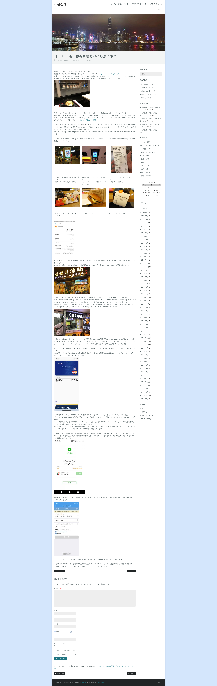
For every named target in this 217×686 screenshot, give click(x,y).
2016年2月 (144, 331)
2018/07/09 (59, 60)
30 (146, 198)
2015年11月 (145, 341)
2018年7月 (144, 240)
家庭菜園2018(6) (146, 98)
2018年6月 (144, 243)
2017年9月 (144, 270)
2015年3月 (144, 368)
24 (149, 195)
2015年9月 (144, 348)
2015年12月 (145, 338)
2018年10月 (145, 229)
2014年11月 (145, 382)
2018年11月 (145, 226)
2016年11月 (145, 301)
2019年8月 (144, 219)
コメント (57, 589)
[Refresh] (71, 632)
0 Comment (89, 60)
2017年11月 (145, 263)
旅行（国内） (145, 166)
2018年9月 (144, 233)
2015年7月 (144, 355)
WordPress (83, 682)
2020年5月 (144, 216)
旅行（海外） (78, 60)
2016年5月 (144, 321)
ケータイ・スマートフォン (150, 145)
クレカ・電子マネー (147, 142)
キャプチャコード (59, 644)
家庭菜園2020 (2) (147, 84)
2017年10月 (145, 267)
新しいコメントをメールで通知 (66, 650)
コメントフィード (147, 415)
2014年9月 (144, 389)
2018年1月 (144, 257)
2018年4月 (144, 250)
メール (56, 617)
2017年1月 (144, 294)
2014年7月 (144, 395)
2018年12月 (145, 223)
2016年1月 (144, 334)
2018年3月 (144, 253)
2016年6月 (144, 318)
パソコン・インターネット (150, 152)
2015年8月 (144, 351)
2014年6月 (144, 399)
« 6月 (141, 203)
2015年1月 (144, 375)
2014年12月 (145, 378)
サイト (56, 624)
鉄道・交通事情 (146, 176)
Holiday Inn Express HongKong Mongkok (111, 74)
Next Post (130, 571)
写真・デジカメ (146, 155)
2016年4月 (144, 324)
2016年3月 (144, 328)
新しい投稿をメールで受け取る (66, 654)
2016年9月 (144, 307)
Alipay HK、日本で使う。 (149, 91)
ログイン (144, 409)
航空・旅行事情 (146, 172)
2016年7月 (144, 314)
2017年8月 (144, 273)
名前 (55, 610)
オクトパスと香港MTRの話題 (86, 120)
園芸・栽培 (145, 159)
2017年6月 (144, 280)
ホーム (160, 9)
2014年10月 (145, 385)
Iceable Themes (101, 682)
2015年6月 (144, 358)
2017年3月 (144, 290)
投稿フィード (145, 412)
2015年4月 (144, 365)
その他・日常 (145, 149)
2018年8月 (144, 236)
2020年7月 (144, 213)
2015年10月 (145, 345)
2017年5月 (144, 284)
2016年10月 (145, 304)
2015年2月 (144, 372)
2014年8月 (144, 392)
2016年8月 (144, 311)
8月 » (146, 203)
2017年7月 (144, 277)
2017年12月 (145, 260)
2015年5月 (144, 362)
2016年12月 (145, 297)
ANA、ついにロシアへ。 (149, 94)
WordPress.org (146, 419)
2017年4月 (144, 287)
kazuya (69, 60)
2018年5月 (144, 246)
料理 (142, 162)
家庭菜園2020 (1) (147, 88)
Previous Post (60, 571)
